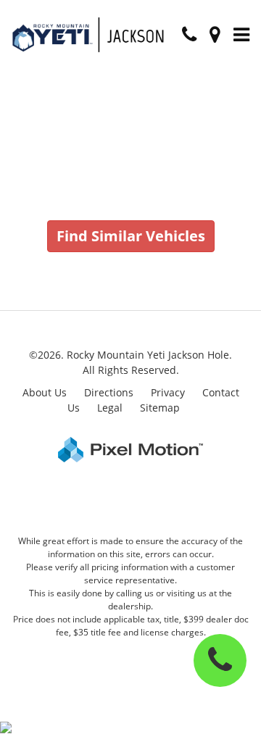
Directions (108, 392)
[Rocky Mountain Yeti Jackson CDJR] (90, 35)
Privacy (168, 392)
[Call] (189, 35)
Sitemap (160, 407)
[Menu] (241, 35)
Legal (110, 407)
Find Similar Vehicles (131, 236)
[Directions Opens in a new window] (215, 35)
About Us (44, 392)
